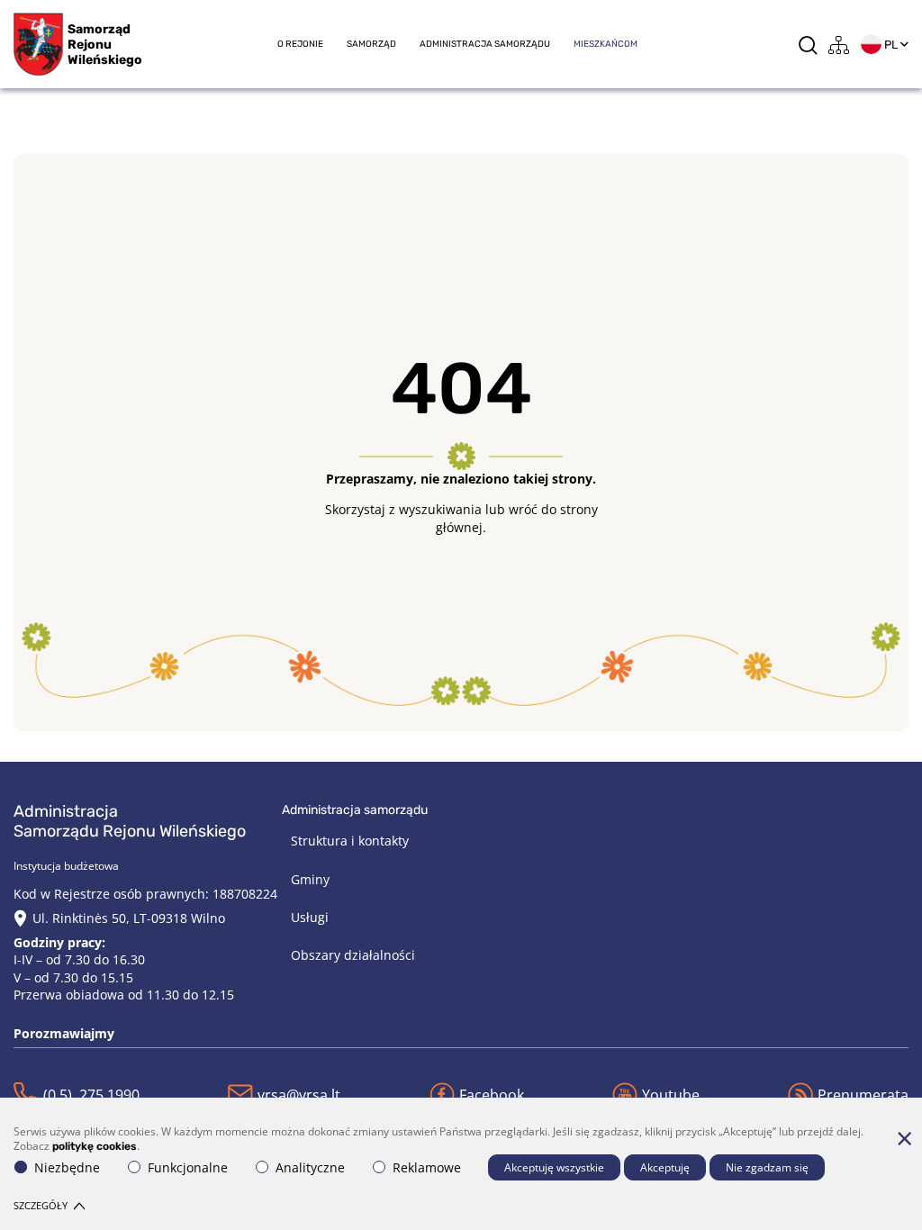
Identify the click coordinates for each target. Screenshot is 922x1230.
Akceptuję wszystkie (554, 1167)
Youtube (671, 1095)
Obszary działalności (353, 954)
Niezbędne (67, 1167)
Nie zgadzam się (767, 1167)
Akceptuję (665, 1167)
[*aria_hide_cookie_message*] (903, 1138)
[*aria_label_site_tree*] (839, 44)
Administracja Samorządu (485, 44)
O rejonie (300, 44)
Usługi (310, 917)
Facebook (491, 1095)
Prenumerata (863, 1095)
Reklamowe (427, 1167)
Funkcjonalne (188, 1167)
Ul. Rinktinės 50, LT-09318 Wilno (128, 918)
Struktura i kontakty (350, 840)
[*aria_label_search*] (808, 44)
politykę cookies (94, 1146)
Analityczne (310, 1167)
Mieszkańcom (605, 44)
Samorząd (371, 44)
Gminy (310, 879)
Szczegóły (41, 1205)
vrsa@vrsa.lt (299, 1095)
